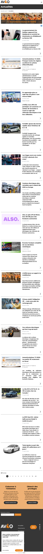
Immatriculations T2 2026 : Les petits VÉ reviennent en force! (31, 359)
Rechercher (18, 514)
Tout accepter (19, 550)
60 (35, 476)
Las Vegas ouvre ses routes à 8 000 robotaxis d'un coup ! (31, 157)
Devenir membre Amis (11, 502)
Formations (21, 531)
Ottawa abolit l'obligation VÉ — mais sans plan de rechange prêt (31, 301)
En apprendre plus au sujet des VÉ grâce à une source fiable (30, 94)
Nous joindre (33, 527)
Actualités (20, 525)
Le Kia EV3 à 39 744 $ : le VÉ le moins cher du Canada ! (30, 391)
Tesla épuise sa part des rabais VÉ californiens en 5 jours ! (31, 447)
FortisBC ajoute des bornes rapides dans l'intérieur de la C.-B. (31, 125)
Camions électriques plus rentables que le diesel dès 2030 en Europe (31, 185)
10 (32, 476)
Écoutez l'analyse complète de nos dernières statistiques (31, 245)
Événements (21, 528)
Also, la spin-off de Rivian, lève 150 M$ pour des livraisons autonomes (31, 216)
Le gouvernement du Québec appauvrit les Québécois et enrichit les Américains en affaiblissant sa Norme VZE (31, 34)
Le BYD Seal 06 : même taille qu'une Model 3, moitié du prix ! (30, 419)
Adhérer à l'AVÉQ (32, 502)
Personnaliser (6, 550)
